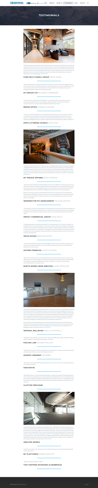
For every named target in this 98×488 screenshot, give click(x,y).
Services (51, 3)
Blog (7, 480)
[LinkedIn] (85, 484)
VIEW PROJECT (44, 73)
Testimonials (68, 3)
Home (45, 3)
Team (76, 3)
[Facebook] (84, 484)
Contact (82, 3)
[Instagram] (87, 484)
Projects (59, 3)
